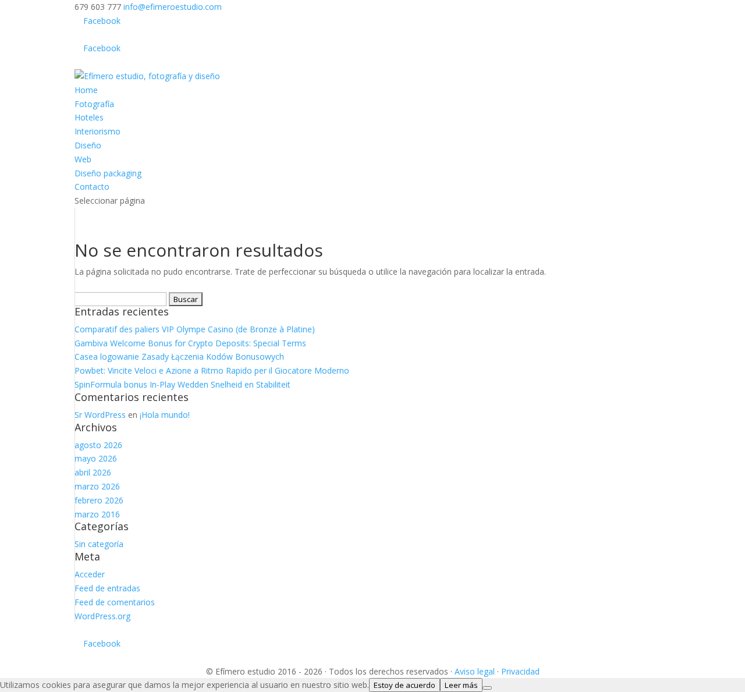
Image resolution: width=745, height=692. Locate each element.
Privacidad (520, 671)
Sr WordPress (100, 414)
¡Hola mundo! (165, 414)
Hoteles (89, 117)
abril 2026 (92, 472)
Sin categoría (98, 543)
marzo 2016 (97, 514)
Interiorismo (97, 131)
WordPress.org (102, 616)
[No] (487, 688)
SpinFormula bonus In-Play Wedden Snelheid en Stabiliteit (182, 384)
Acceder (89, 574)
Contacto (91, 186)
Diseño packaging (107, 173)
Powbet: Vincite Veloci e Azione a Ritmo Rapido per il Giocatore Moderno (211, 370)
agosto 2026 (98, 444)
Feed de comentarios (114, 602)
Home (86, 89)
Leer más (461, 685)
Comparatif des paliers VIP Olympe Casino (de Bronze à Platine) (194, 329)
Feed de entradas (107, 588)
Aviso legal (475, 671)
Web (82, 159)
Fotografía (94, 103)
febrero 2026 (98, 500)
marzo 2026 (97, 486)
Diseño (87, 145)
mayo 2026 (95, 458)
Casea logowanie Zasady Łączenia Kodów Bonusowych (179, 356)
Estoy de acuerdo (404, 685)
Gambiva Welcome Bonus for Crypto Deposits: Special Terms (190, 343)
